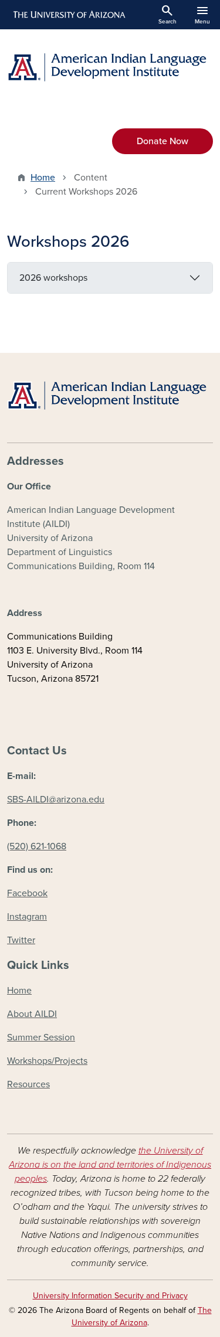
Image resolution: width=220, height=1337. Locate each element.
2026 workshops (53, 278)
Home (43, 177)
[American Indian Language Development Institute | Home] (110, 67)
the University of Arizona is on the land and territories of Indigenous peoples (110, 1165)
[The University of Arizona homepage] (68, 14)
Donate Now (162, 141)
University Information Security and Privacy (110, 1296)
